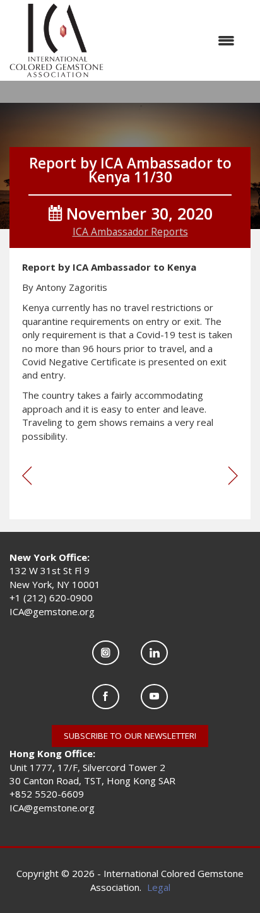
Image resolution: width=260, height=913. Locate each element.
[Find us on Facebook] (105, 696)
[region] (233, 477)
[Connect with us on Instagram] (105, 652)
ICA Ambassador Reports (130, 232)
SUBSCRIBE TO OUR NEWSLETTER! (130, 735)
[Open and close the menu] (175, 41)
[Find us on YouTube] (154, 696)
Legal (158, 887)
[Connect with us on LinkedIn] (154, 652)
